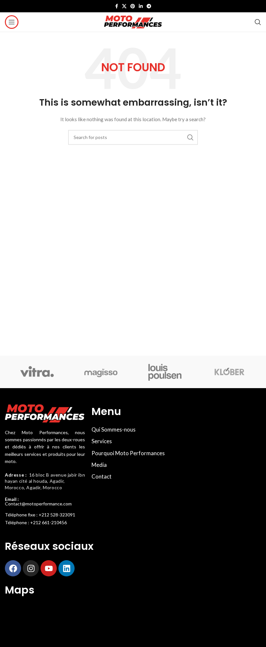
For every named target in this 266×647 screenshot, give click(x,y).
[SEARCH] (190, 137)
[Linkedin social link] (141, 6)
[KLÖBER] (229, 372)
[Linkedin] (66, 568)
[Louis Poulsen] (165, 372)
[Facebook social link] (116, 6)
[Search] (257, 22)
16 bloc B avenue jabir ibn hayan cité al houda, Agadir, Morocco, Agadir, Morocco (45, 481)
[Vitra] (37, 372)
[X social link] (124, 6)
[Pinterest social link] (132, 6)
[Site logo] (133, 21)
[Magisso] (101, 372)
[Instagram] (31, 568)
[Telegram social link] (149, 6)
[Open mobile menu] (12, 22)
